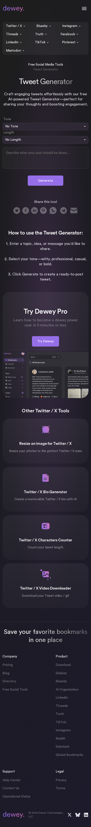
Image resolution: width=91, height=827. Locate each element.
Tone (7, 119)
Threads (12, 34)
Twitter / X (14, 26)
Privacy (61, 780)
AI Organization (67, 689)
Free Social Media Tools (45, 64)
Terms (60, 788)
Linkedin (62, 697)
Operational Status (16, 796)
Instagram (69, 26)
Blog (6, 673)
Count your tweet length (45, 547)
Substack (62, 746)
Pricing (8, 665)
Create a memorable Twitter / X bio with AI (45, 499)
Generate (45, 180)
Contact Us (11, 788)
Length (8, 132)
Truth (39, 34)
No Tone (11, 126)
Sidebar (61, 673)
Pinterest (68, 42)
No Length (13, 139)
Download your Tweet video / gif (45, 595)
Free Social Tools (15, 689)
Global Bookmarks (69, 755)
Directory (9, 681)
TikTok (40, 42)
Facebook (68, 34)
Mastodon (13, 50)
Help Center (12, 780)
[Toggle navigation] (84, 8)
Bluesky (42, 26)
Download (63, 665)
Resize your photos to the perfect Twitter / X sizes (45, 451)
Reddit (60, 738)
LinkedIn (12, 42)
